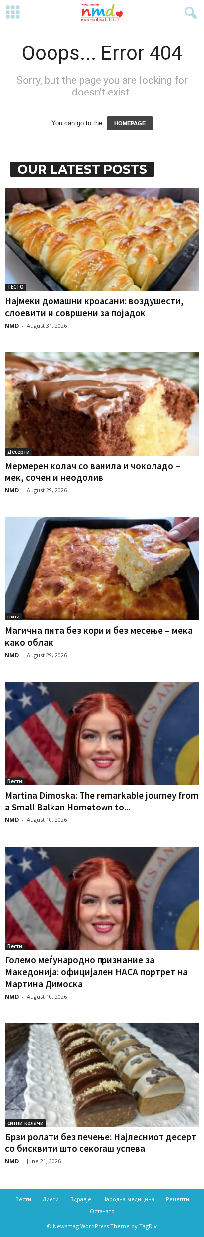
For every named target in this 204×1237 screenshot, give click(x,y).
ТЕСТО (15, 287)
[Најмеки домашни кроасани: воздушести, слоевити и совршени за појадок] (102, 239)
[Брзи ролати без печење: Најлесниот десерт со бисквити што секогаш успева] (102, 1075)
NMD (12, 325)
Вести (14, 781)
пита (13, 616)
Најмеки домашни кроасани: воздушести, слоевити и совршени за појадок (94, 307)
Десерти (18, 451)
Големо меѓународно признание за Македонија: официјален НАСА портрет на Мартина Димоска (96, 972)
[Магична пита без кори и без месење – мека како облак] (102, 568)
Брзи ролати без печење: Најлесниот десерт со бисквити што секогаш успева (100, 1142)
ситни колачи (25, 1122)
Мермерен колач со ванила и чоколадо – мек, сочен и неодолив (92, 471)
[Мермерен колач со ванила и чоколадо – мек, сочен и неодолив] (102, 404)
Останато (102, 1211)
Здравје (80, 1199)
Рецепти (177, 1199)
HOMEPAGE (130, 123)
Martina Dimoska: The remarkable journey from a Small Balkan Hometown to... (102, 801)
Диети (51, 1199)
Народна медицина (128, 1199)
